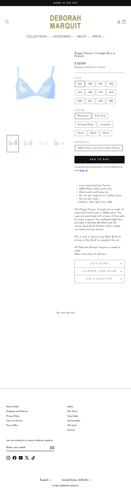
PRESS (97, 36)
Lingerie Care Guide (99, 271)
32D (111, 84)
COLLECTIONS (37, 36)
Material (82, 142)
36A (111, 92)
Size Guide (99, 264)
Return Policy (12, 407)
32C (100, 84)
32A (79, 84)
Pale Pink (100, 116)
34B (90, 92)
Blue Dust (83, 116)
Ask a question (99, 279)
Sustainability (73, 421)
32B (90, 84)
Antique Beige (85, 124)
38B (111, 101)
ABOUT (82, 36)
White (106, 133)
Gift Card (71, 425)
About (70, 407)
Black (93, 133)
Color (79, 110)
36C (90, 101)
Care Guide (72, 416)
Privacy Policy (12, 416)
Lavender (105, 124)
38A (100, 101)
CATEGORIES (62, 36)
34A (79, 92)
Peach (80, 133)
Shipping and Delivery (17, 411)
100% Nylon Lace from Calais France (98, 148)
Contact (71, 430)
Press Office (12, 425)
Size (77, 78)
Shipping (78, 67)
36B (79, 101)
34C (100, 92)
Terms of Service (14, 421)
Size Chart (72, 411)
